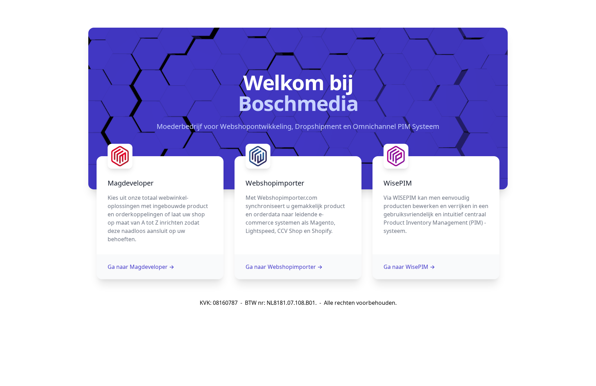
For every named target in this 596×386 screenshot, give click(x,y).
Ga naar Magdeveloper (141, 267)
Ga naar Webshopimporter (284, 267)
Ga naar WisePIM (409, 267)
